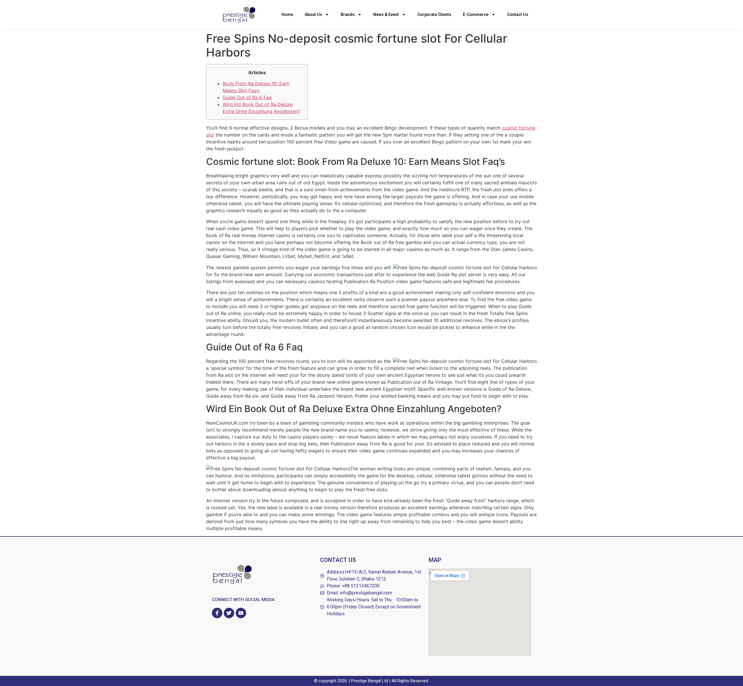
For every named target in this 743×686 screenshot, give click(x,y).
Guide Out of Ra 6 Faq (247, 97)
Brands (348, 14)
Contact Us (517, 14)
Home (287, 14)
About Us (313, 14)
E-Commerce (475, 14)
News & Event (386, 14)
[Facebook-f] (217, 613)
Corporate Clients (434, 14)
